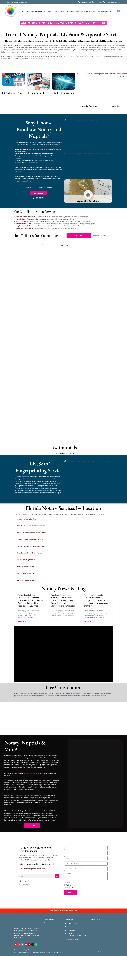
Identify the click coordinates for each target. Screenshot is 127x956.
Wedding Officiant (29, 773)
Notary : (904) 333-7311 (113, 2)
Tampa (122, 56)
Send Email (71, 927)
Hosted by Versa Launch (105, 952)
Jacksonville (109, 56)
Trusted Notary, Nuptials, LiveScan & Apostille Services (63, 34)
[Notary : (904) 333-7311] (104, 2)
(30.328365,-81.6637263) (73, 939)
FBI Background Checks (72, 11)
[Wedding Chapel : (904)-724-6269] (79, 2)
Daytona (4, 59)
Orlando (10, 59)
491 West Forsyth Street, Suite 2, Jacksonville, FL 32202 (77, 935)
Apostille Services (88, 106)
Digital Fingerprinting (63, 92)
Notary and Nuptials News (104, 11)
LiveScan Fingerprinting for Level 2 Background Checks (96, 50)
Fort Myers (17, 59)
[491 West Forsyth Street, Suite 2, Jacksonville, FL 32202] (66, 933)
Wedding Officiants (51, 11)
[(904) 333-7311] (34, 198)
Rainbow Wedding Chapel (38, 11)
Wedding (69, 885)
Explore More (22, 621)
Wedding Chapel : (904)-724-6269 (92, 2)
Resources (92, 11)
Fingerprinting (84, 11)
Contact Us (114, 106)
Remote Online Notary (38, 92)
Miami (116, 56)
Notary (28, 11)
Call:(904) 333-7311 (99, 235)
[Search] (57, 876)
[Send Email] (66, 927)
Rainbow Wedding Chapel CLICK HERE (32, 869)
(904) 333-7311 (40, 198)
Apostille (61, 11)
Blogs (46, 922)
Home (22, 11)
